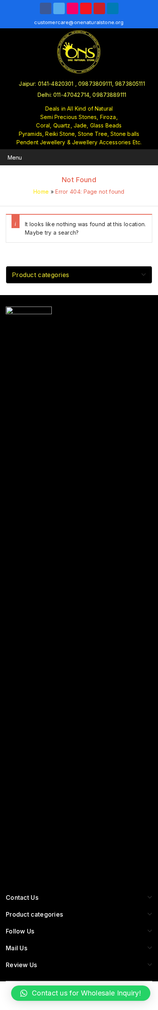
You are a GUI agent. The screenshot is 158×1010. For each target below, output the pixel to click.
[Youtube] (86, 8)
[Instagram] (72, 8)
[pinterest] (99, 8)
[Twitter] (59, 8)
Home (41, 191)
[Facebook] (45, 8)
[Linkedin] (112, 8)
